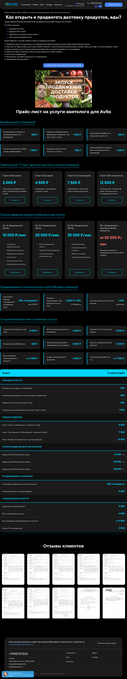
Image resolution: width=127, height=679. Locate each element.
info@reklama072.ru (16, 667)
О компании (25, 5)
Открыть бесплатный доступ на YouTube (63, 65)
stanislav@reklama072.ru (21, 644)
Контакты (58, 5)
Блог (42, 5)
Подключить (15, 272)
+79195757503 (96, 3)
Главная (7, 12)
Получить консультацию (106, 643)
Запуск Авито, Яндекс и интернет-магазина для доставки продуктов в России (40, 12)
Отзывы (49, 5)
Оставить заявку (113, 4)
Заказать (15, 200)
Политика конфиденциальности (52, 673)
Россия (81, 4)
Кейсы (35, 5)
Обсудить (112, 272)
